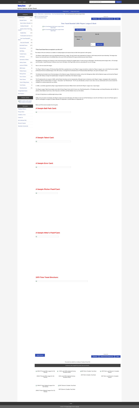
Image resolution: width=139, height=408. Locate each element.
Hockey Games (25, 62)
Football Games (25, 53)
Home (19, 2)
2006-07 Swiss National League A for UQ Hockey (45, 391)
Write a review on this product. (25, 102)
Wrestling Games (25, 88)
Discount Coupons (22, 123)
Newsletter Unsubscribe (23, 126)
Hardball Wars (26, 32)
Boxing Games (25, 48)
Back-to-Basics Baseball (26, 23)
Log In (24, 2)
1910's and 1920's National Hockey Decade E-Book (67, 377)
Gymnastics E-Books (24, 59)
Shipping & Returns (22, 109)
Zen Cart (77, 406)
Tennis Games (25, 79)
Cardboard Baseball (26, 26)
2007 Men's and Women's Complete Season (109, 377)
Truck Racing (25, 85)
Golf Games (25, 56)
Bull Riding (25, 51)
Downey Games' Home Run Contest (25, 29)
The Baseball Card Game (26, 35)
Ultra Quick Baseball (26, 42)
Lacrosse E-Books (25, 65)
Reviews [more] (25, 97)
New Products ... (21, 93)
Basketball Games (25, 45)
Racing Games (25, 73)
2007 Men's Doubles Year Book (88, 375)
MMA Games (25, 68)
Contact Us (20, 117)
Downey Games (68, 406)
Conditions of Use (22, 114)
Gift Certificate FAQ (22, 120)
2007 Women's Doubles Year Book (67, 389)
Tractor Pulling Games (25, 82)
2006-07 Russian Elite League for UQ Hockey (45, 377)
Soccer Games (25, 76)
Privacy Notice (21, 111)
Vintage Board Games (75, 11)
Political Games (25, 70)
